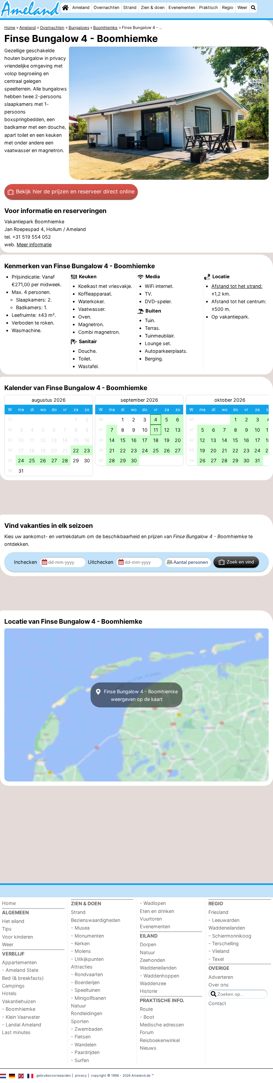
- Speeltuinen (85, 990)
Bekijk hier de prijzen (75, 191)
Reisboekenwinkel (160, 1040)
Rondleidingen (86, 1013)
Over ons (218, 984)
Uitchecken (101, 562)
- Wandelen (83, 1044)
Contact (217, 1003)
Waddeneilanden (158, 968)
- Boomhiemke (18, 1009)
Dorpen (148, 944)
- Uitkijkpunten (87, 959)
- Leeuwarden (223, 920)
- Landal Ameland (21, 1024)
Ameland (81, 7)
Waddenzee (153, 983)
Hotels (9, 993)
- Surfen (80, 1060)
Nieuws (148, 1048)
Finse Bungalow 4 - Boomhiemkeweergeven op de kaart (140, 695)
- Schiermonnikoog (229, 936)
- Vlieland (218, 951)
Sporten (80, 1021)
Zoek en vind (240, 561)
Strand (129, 7)
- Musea (80, 928)
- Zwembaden (87, 1029)
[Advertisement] (136, 498)
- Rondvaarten (87, 974)
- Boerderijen (85, 982)
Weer (242, 7)
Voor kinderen (17, 937)
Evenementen (181, 7)
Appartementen (19, 962)
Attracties (82, 967)
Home (9, 903)
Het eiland (13, 921)
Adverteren (220, 977)
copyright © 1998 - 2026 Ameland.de (120, 1075)
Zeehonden (152, 960)
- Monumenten (87, 936)
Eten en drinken (157, 911)
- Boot (147, 1017)
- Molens (81, 951)
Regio (227, 7)
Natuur (78, 1005)
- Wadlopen (153, 903)
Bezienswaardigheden (95, 920)
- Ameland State (20, 970)
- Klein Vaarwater (21, 1017)
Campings (13, 985)
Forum (147, 1032)
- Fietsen (81, 1036)
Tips (7, 929)
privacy (81, 1075)
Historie (148, 991)
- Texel (216, 959)
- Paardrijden (85, 1052)
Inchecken (26, 562)
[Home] (65, 8)
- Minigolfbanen (88, 998)
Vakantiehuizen (19, 1001)
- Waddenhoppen (159, 975)
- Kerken (80, 943)
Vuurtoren (151, 919)
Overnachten (106, 7)
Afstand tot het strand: (236, 286)
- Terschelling (223, 943)
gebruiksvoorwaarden (53, 1075)
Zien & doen (152, 7)
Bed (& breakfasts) (23, 978)
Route (146, 1009)
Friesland (218, 912)
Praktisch (208, 7)
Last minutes (16, 1032)
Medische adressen (162, 1024)
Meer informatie (34, 244)
